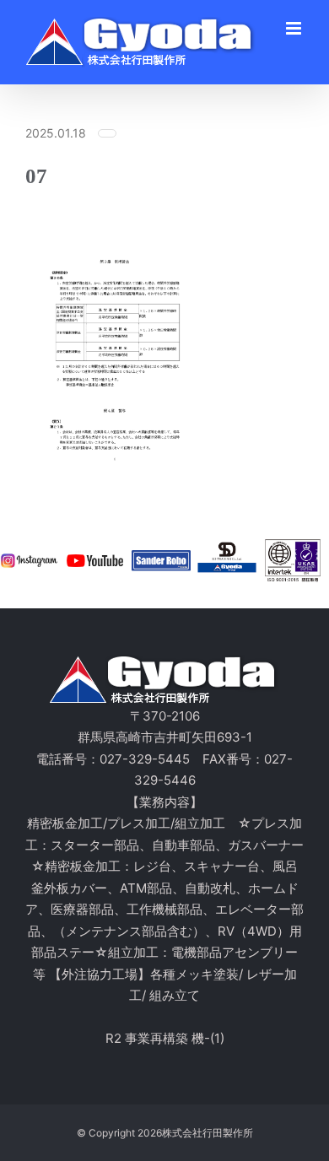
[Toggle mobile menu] (295, 28)
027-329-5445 (145, 759)
